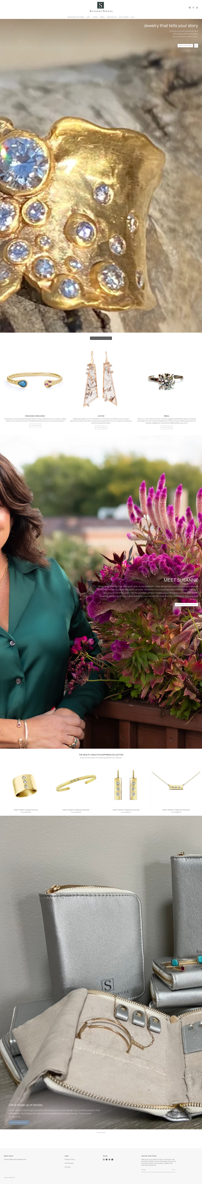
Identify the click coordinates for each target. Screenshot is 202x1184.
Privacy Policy (70, 1159)
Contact (68, 1167)
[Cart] (197, 7)
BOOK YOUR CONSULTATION (101, 338)
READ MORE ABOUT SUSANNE (186, 604)
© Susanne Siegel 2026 (9, 1177)
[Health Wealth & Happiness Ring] (26, 785)
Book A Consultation (19, 1122)
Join (173, 1169)
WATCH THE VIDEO (185, 45)
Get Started (69, 1163)
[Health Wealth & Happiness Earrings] (126, 785)
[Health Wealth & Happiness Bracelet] (76, 785)
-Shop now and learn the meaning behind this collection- (101, 758)
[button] (88, 17)
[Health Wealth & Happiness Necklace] (176, 785)
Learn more (35, 425)
